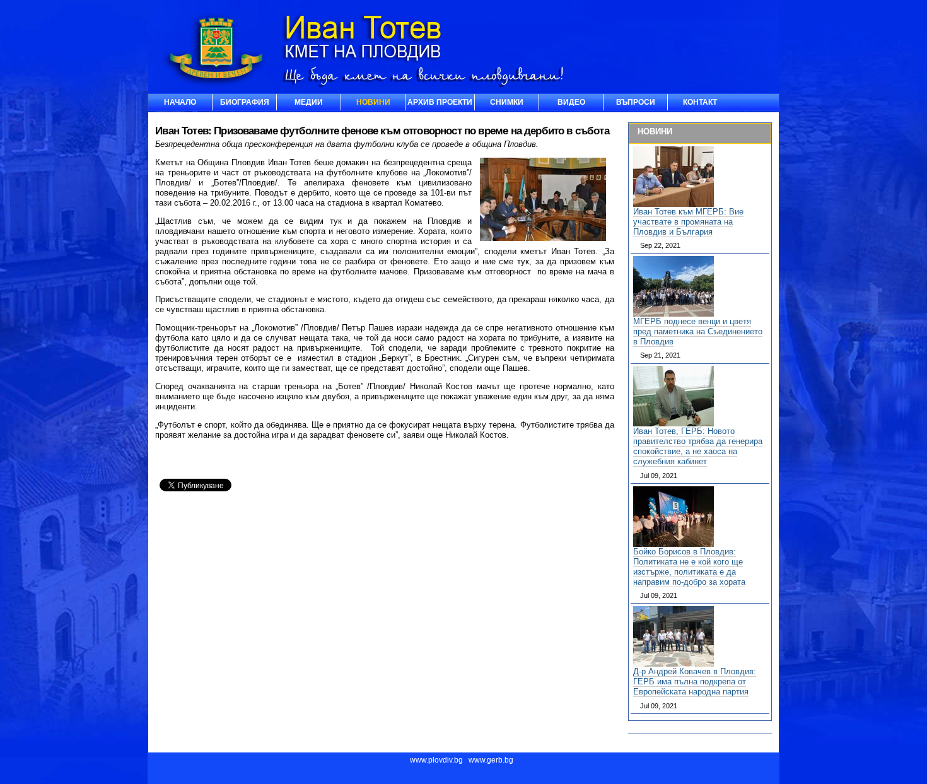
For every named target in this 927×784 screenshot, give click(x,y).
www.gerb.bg (491, 760)
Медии (308, 102)
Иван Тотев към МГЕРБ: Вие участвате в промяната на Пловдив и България (688, 222)
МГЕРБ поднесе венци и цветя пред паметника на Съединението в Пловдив (697, 331)
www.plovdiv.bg (436, 760)
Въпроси (635, 102)
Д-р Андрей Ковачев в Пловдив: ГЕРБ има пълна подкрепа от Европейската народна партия (694, 681)
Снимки (506, 102)
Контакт (700, 102)
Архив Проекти (439, 102)
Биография (244, 102)
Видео (571, 102)
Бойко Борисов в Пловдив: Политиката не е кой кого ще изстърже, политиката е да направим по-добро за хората (689, 567)
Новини (373, 102)
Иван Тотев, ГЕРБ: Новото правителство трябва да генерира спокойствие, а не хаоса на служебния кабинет (697, 446)
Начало (180, 102)
